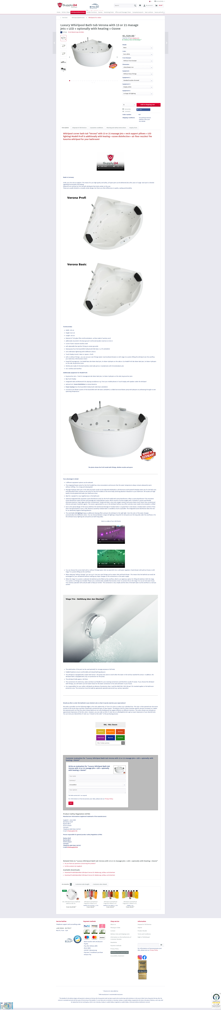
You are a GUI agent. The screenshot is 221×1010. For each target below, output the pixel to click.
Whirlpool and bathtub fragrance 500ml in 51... (110, 903)
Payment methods (115, 946)
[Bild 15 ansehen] (99, 80)
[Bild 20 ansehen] (110, 80)
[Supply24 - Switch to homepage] (67, 5)
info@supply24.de (72, 831)
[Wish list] (140, 5)
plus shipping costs (134, 38)
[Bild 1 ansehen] (69, 80)
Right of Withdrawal (144, 937)
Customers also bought (82, 884)
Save (70, 803)
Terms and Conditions (144, 934)
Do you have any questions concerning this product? (80, 864)
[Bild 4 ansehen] (76, 80)
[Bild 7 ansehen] (82, 80)
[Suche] (135, 5)
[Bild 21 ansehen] (112, 80)
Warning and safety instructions (116, 128)
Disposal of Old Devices (79, 128)
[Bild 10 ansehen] (89, 80)
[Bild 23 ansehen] (117, 80)
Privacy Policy (109, 799)
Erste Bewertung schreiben (76, 32)
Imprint (140, 928)
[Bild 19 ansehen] (108, 80)
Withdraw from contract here (119, 952)
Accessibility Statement (117, 956)
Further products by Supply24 (73, 866)
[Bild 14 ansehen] (97, 80)
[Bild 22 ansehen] (114, 80)
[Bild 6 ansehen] (80, 80)
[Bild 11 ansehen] (91, 80)
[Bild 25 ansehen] (94, 82)
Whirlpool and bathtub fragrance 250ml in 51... (91, 903)
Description (65, 128)
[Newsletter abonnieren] (161, 945)
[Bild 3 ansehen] (73, 80)
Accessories (66, 884)
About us (113, 925)
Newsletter (113, 943)
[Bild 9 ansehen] (86, 80)
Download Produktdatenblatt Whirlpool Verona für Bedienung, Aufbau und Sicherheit (89, 873)
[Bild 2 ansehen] (71, 80)
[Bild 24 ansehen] (92, 82)
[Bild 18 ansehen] (106, 80)
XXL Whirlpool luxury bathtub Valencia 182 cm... (71, 903)
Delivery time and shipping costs (119, 934)
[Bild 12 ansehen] (93, 80)
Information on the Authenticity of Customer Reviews (120, 938)
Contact (112, 931)
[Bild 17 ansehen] (104, 80)
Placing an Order (115, 928)
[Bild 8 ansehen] (84, 80)
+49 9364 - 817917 (63, 928)
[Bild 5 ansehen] (78, 80)
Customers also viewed (100, 884)
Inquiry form (133, 128)
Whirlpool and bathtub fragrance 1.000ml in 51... (130, 903)
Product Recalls (142, 931)
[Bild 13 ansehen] (95, 80)
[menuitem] (125, 5)
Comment (127, 111)
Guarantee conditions (96, 128)
